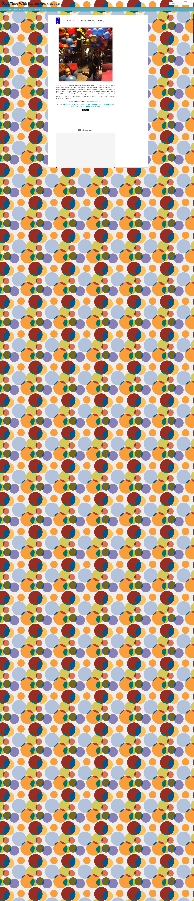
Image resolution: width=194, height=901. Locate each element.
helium (111, 104)
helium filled (75, 106)
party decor (90, 106)
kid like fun (83, 106)
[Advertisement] (127, 53)
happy (107, 104)
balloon (65, 104)
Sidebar (30, 9)
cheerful (87, 104)
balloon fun (72, 104)
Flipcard (9, 9)
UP (95, 106)
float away (101, 104)
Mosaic (24, 9)
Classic (3, 9)
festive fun (94, 104)
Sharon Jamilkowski (96, 101)
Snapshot (37, 9)
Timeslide (44, 9)
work (98, 106)
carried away (80, 104)
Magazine (17, 9)
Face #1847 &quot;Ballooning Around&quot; (85, 20)
